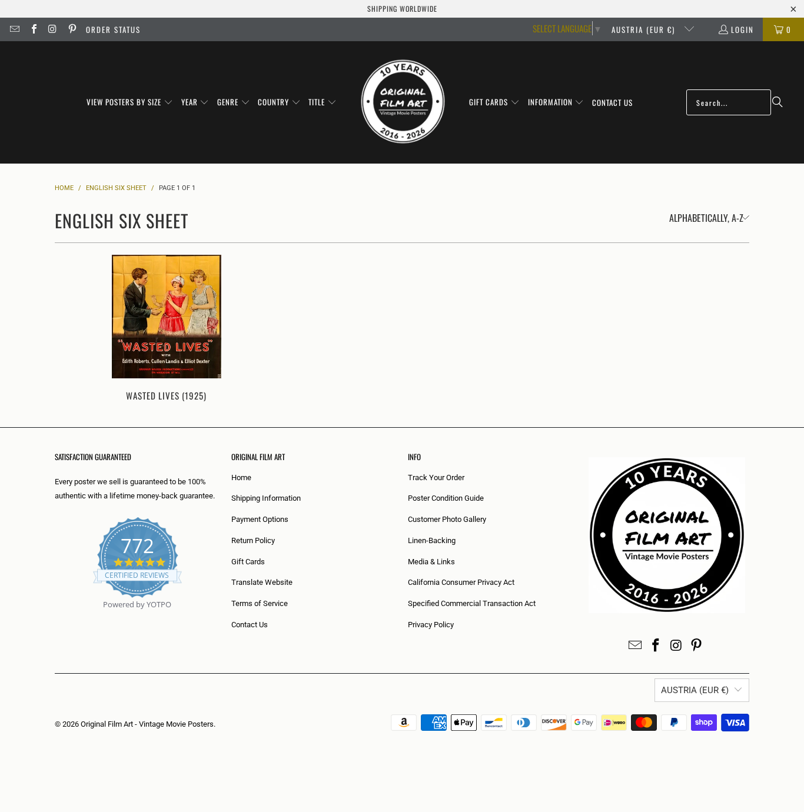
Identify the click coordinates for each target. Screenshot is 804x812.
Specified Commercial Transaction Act (472, 603)
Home (241, 477)
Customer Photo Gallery (447, 519)
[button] (130, 102)
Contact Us (249, 624)
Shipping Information (266, 498)
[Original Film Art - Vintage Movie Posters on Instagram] (52, 29)
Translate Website (262, 582)
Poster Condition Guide (446, 498)
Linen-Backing (432, 540)
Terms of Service (259, 603)
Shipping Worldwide (402, 9)
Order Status (113, 29)
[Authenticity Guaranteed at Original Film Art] (56, 618)
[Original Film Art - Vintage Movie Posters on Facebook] (33, 29)
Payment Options (259, 519)
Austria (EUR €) (645, 29)
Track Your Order (436, 477)
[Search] (777, 102)
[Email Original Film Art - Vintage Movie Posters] (14, 29)
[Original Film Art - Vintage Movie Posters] (402, 102)
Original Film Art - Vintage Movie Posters (147, 724)
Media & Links (431, 561)
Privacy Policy (431, 624)
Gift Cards (248, 561)
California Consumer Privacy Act (461, 582)
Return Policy (253, 540)
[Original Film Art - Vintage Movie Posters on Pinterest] (71, 29)
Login (742, 29)
